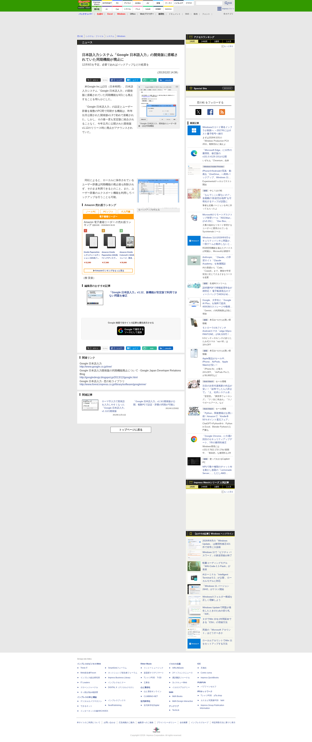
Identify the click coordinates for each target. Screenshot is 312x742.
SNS (187, 14)
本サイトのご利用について (88, 722)
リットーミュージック (153, 668)
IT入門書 (125, 211)
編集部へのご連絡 (145, 722)
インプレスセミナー (117, 682)
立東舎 (147, 682)
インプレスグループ (199, 722)
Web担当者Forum (88, 673)
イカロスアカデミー (181, 687)
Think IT (83, 668)
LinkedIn (168, 80)
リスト (105, 80)
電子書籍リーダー (108, 216)
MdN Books (177, 696)
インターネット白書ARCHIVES (94, 711)
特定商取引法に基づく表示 (223, 722)
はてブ (135, 80)
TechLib (175, 710)
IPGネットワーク (204, 691)
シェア (119, 80)
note (151, 80)
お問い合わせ (109, 722)
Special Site (200, 88)
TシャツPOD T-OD (153, 677)
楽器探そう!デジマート (154, 673)
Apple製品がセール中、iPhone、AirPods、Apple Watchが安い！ (215, 361)
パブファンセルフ (208, 686)
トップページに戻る (131, 429)
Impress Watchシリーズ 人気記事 (211, 482)
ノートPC (91, 211)
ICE (199, 664)
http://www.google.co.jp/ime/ (96, 366)
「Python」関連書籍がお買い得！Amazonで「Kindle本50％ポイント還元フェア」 (217, 416)
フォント (206, 14)
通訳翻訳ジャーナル (181, 677)
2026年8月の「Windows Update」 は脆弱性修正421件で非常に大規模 (216, 543)
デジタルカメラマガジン (91, 701)
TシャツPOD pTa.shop (211, 695)
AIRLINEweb (178, 668)
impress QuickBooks (210, 677)
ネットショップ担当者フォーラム (122, 673)
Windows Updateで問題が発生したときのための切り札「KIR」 (216, 610)
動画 (196, 14)
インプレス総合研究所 (90, 677)
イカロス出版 (175, 664)
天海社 (204, 668)
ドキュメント (175, 14)
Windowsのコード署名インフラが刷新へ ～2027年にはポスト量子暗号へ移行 (217, 130)
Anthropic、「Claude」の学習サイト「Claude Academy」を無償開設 (216, 260)
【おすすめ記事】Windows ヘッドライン (213, 534)
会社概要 (184, 722)
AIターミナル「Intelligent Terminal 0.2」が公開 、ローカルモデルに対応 (217, 577)
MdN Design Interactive (182, 701)
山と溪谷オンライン (152, 691)
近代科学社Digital (151, 705)
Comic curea (206, 673)
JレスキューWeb (179, 682)
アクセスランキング (204, 37)
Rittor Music (146, 664)
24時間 (204, 41)
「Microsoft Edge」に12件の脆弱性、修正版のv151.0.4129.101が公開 (217, 153)
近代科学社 (145, 701)
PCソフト (108, 211)
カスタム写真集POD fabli (212, 700)
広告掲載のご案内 (126, 722)
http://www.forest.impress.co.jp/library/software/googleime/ (113, 384)
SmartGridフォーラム (117, 668)
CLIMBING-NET (151, 696)
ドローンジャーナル (89, 687)
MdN (171, 692)
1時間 (192, 41)
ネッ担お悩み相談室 (89, 692)
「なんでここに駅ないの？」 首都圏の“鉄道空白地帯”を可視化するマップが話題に (218, 198)
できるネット (86, 706)
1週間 (216, 41)
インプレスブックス (117, 700)
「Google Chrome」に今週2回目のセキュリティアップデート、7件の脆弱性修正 (217, 439)
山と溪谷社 (145, 687)
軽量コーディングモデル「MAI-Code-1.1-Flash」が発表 (216, 566)
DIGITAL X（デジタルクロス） (121, 687)
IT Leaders (85, 682)
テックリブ (174, 706)
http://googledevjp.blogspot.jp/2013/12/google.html (109, 377)
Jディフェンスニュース (182, 673)
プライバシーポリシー (166, 722)
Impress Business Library (119, 677)
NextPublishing (115, 705)
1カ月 (228, 41)
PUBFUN (201, 682)
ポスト (95, 80)
